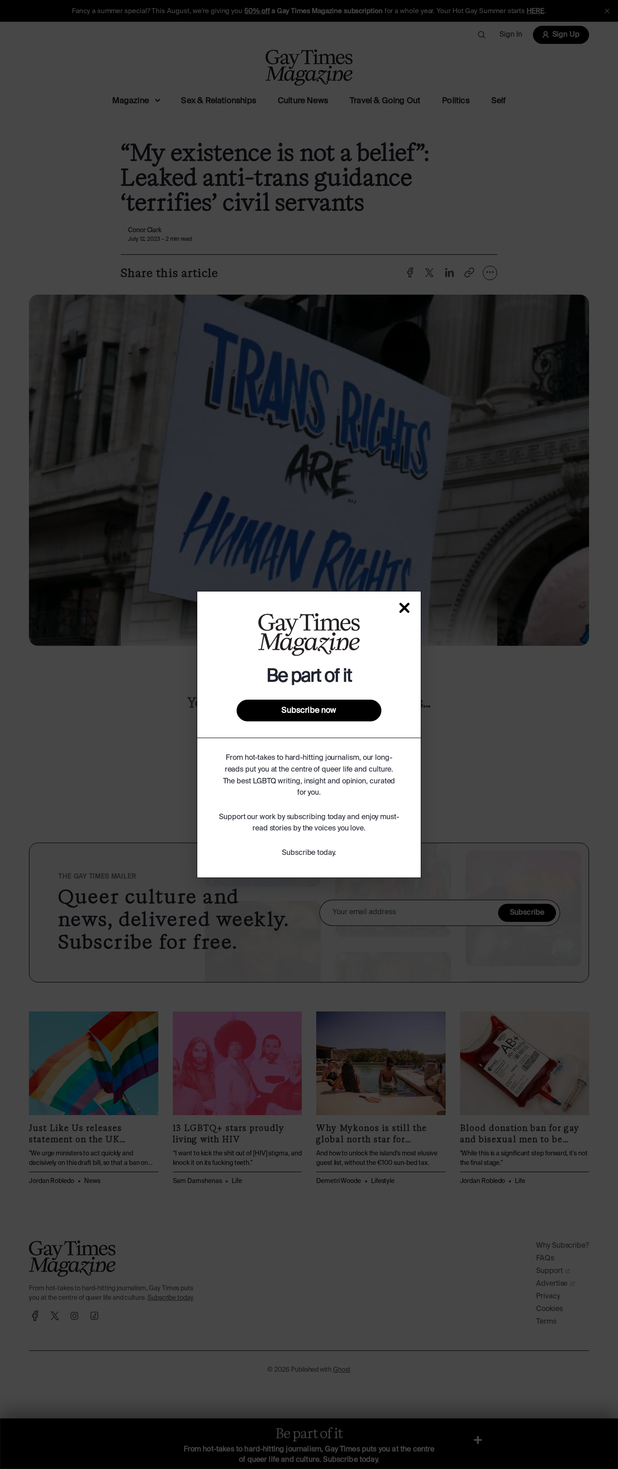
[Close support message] (404, 608)
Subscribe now (308, 710)
